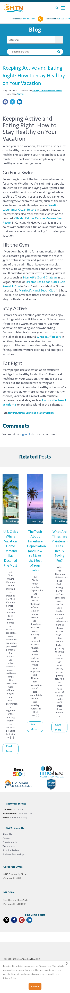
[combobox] (35, 40)
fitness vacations (27, 412)
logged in (26, 434)
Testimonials (9, 846)
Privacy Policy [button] (9, 978)
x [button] (67, 963)
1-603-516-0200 (25, 813)
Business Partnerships (13, 854)
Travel (20, 94)
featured (12, 412)
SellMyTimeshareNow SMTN (47, 90)
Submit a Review (11, 850)
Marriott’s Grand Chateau (40, 277)
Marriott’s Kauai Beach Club (37, 290)
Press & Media (10, 842)
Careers (6, 838)
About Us (7, 834)
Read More (9, 749)
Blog (35, 29)
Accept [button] (35, 986)
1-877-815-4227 (28, 19)
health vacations (45, 412)
